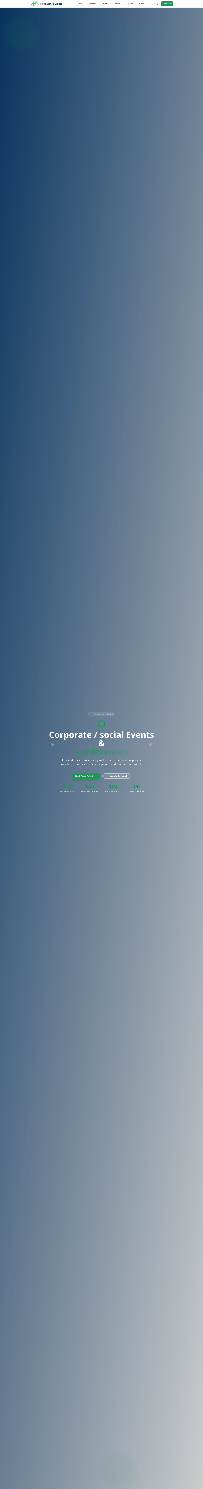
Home (80, 4)
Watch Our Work (118, 776)
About (104, 4)
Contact (130, 4)
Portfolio (116, 4)
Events (141, 4)
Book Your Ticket (84, 776)
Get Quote (167, 4)
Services (92, 4)
